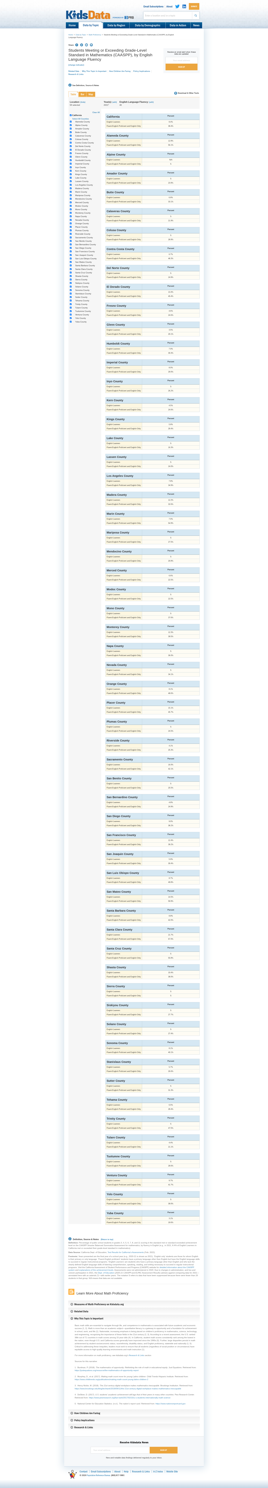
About (169, 6)
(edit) (114, 102)
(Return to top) (107, 1239)
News (196, 25)
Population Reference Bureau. (99, 1475)
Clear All (96, 112)
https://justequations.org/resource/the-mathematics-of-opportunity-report (107, 1370)
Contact (83, 1471)
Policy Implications (141, 71)
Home (72, 25)
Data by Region (116, 25)
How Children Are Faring (120, 71)
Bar (82, 94)
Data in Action (178, 25)
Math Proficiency (95, 35)
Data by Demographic (147, 25)
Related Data (73, 71)
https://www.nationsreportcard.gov (170, 1404)
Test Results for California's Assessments (126, 1252)
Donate (194, 6)
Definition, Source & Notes (85, 1239)
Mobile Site (172, 1471)
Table (73, 94)
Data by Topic (91, 25)
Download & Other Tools (188, 93)
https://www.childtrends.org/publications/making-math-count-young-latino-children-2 (111, 1379)
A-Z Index (158, 1471)
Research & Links (75, 74)
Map (90, 94)
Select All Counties (80, 119)
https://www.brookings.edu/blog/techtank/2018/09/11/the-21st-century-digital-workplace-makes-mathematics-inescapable (128, 1388)
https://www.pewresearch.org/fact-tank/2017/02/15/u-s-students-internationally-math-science (129, 1398)
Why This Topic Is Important (94, 71)
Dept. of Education (106, 1273)
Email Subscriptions (153, 6)
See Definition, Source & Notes (85, 85)
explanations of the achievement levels (96, 1270)
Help (126, 1471)
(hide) (82, 102)
